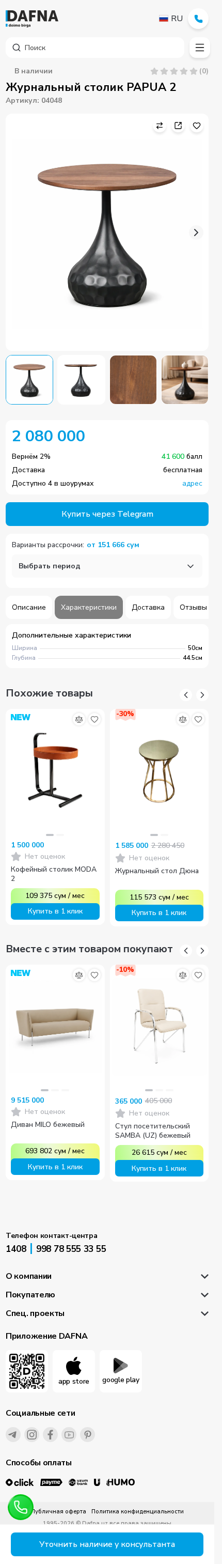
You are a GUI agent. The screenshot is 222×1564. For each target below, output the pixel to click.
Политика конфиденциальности (137, 1511)
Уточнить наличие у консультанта (107, 1544)
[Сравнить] (79, 719)
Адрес (192, 483)
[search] (95, 47)
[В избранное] (94, 719)
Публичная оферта (58, 1511)
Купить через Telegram (107, 514)
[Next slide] (196, 232)
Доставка (148, 607)
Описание (29, 607)
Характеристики (89, 607)
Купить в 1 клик (55, 911)
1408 (16, 1249)
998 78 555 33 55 (71, 1249)
